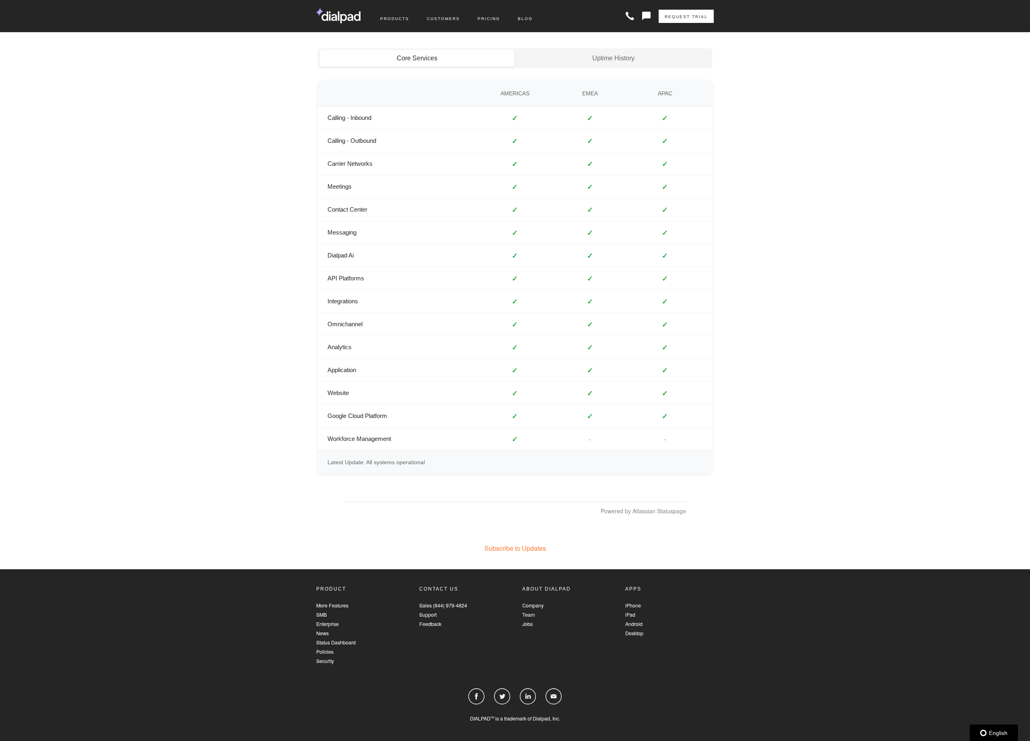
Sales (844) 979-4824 (443, 606)
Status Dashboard (336, 643)
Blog (525, 18)
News (322, 633)
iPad (630, 615)
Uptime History (613, 58)
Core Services (417, 58)
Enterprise (327, 624)
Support (428, 615)
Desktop (634, 633)
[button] (515, 548)
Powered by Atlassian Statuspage (643, 511)
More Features (332, 606)
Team (528, 615)
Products (394, 18)
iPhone (633, 606)
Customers (443, 18)
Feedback (430, 624)
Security (325, 661)
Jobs (527, 624)
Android (634, 624)
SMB (321, 615)
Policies (325, 652)
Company (533, 606)
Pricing (489, 18)
